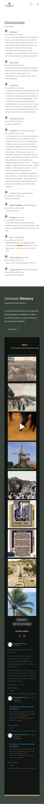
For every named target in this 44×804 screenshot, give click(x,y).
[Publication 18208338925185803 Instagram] (22, 573)
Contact (12, 329)
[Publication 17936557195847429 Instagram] (22, 543)
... (38, 30)
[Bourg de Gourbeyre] (22, 368)
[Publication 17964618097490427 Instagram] (22, 514)
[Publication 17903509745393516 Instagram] (22, 485)
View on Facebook (13, 688)
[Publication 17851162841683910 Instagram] (22, 456)
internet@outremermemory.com (25, 348)
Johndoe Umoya (16, 193)
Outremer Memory (20, 643)
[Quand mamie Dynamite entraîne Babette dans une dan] (22, 427)
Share (11, 690)
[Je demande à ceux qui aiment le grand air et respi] (22, 602)
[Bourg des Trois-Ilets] (22, 397)
